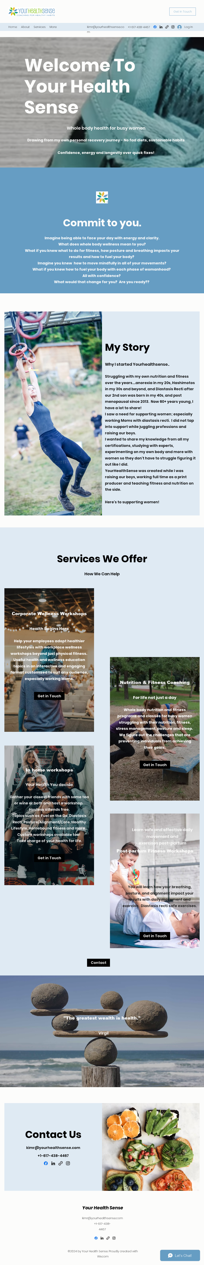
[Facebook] (155, 27)
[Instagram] (173, 27)
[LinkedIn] (161, 27)
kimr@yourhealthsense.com (53, 1147)
